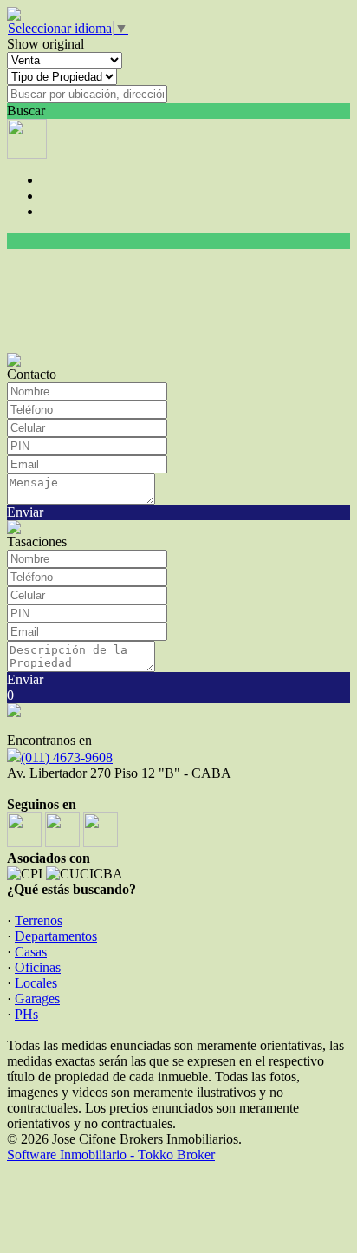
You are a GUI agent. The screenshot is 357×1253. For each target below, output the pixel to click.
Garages (37, 998)
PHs (26, 1014)
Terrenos (38, 920)
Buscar (26, 110)
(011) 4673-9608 (67, 757)
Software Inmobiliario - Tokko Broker (111, 1154)
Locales (36, 983)
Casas (31, 951)
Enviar (25, 512)
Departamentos (56, 936)
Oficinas (38, 967)
